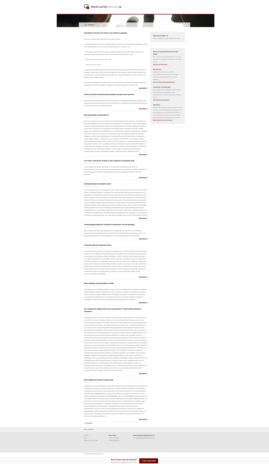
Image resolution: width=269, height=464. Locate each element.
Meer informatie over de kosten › (161, 99)
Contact (86, 435)
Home (85, 24)
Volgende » (89, 423)
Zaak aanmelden (149, 461)
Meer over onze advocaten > (160, 64)
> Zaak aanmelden (114, 438)
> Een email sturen (114, 440)
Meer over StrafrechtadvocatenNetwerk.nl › (164, 82)
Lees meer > (143, 88)
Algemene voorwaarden (91, 440)
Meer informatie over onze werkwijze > (163, 120)
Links (85, 438)
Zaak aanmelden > (160, 36)
